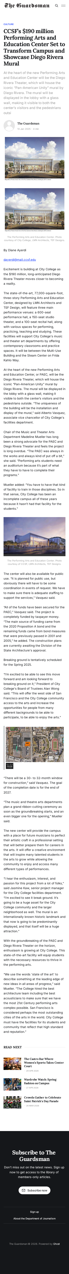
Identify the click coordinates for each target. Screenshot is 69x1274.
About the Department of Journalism (34, 1218)
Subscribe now (37, 1190)
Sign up (34, 1211)
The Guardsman (28, 123)
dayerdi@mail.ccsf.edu (20, 259)
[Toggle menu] (63, 5)
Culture (9, 24)
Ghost (56, 1243)
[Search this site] (56, 5)
